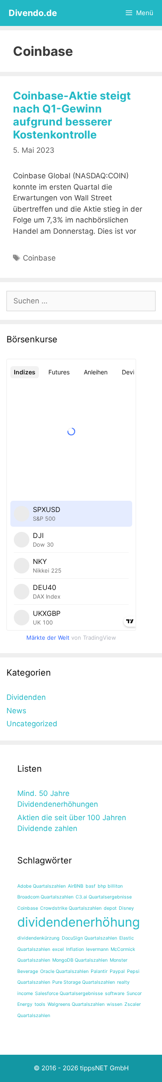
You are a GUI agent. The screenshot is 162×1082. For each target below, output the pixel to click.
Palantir (99, 971)
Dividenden (26, 697)
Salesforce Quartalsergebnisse (69, 993)
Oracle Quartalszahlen (64, 971)
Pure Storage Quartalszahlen (83, 982)
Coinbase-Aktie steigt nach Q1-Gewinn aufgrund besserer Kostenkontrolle (72, 115)
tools (40, 1004)
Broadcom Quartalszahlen (45, 897)
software (114, 993)
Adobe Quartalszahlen (41, 886)
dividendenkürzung (38, 938)
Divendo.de (33, 13)
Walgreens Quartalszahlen (76, 1004)
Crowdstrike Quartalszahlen (71, 908)
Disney (126, 908)
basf (90, 886)
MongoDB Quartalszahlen (80, 960)
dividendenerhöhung (78, 922)
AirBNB (75, 886)
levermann (97, 949)
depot (110, 908)
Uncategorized (31, 723)
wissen (114, 1004)
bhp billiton (110, 886)
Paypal (117, 971)
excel (58, 949)
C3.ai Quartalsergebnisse (104, 897)
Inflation (75, 949)
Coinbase (39, 258)
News (16, 710)
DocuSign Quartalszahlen (89, 938)
